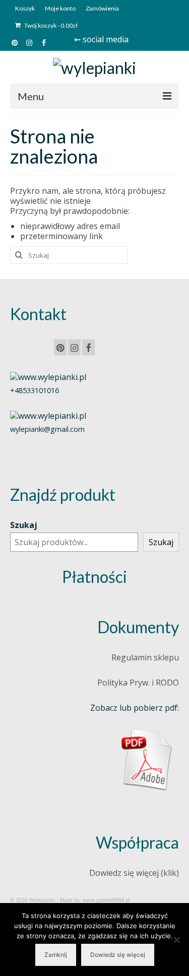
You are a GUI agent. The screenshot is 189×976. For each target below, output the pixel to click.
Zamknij (55, 954)
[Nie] (176, 940)
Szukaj (23, 525)
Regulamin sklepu (145, 657)
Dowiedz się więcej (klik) (134, 872)
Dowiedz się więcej (117, 954)
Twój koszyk (50, 25)
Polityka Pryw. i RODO (138, 682)
